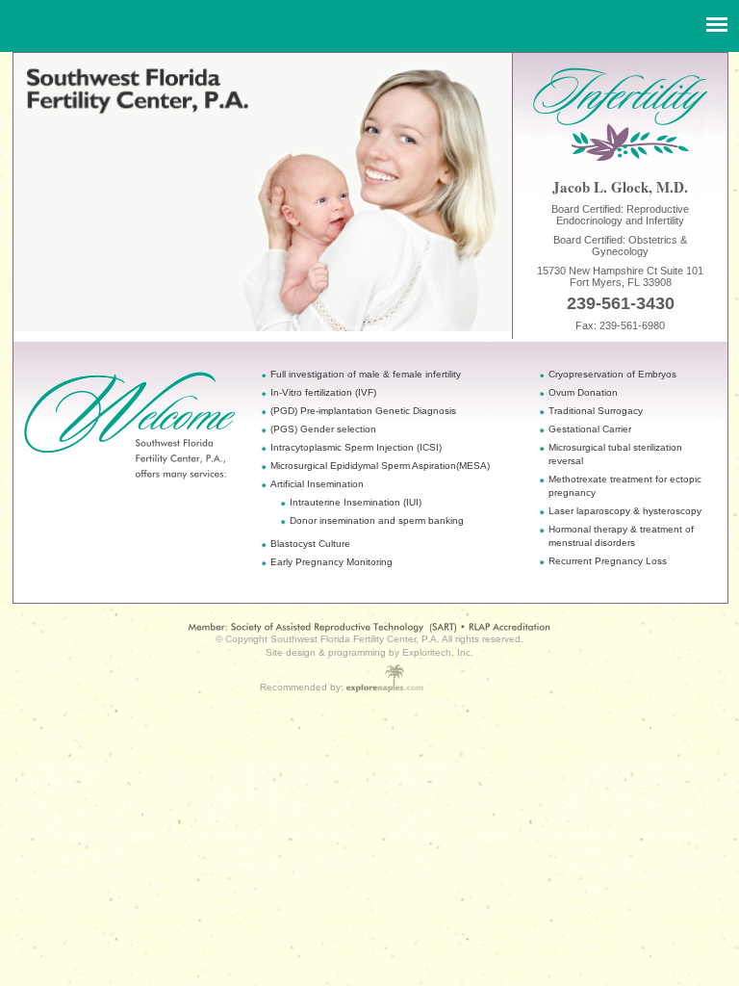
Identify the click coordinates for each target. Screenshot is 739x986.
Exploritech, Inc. (437, 652)
